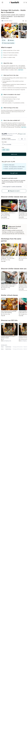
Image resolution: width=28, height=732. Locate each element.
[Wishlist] (23, 21)
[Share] (26, 21)
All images (14, 24)
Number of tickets (6, 138)
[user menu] (24, 2)
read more (20, 69)
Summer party (4, 345)
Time (3, 147)
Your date (4, 142)
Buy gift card (13, 173)
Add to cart (14, 154)
